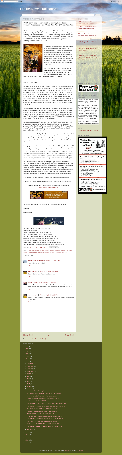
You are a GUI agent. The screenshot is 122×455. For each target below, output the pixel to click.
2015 (27, 437)
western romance (43, 252)
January (29, 429)
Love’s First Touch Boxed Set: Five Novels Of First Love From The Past (87, 57)
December (30, 363)
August (29, 373)
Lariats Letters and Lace (57, 250)
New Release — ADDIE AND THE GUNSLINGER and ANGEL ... (46, 406)
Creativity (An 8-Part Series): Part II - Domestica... (42, 411)
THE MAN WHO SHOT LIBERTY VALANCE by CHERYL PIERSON (46, 403)
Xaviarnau (67, 450)
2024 (27, 346)
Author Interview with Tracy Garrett (37, 391)
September (30, 371)
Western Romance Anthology (58, 252)
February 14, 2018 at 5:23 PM (51, 260)
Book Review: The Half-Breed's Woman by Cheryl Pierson (44, 393)
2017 (27, 432)
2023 (27, 349)
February (30, 389)
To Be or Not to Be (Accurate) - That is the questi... (42, 396)
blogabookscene (45, 250)
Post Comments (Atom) (39, 339)
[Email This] (50, 247)
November (30, 366)
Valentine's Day (32, 252)
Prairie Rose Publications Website (88, 130)
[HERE (45, 35)
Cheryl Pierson (33, 282)
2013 (27, 442)
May (28, 381)
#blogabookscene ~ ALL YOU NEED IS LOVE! (40, 413)
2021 (27, 354)
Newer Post (28, 335)
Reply (29, 265)
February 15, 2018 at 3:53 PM (47, 282)
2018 (27, 361)
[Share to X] (54, 247)
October (29, 368)
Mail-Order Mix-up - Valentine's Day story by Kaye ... (42, 408)
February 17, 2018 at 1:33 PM (49, 295)
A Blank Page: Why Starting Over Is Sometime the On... (43, 398)
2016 (27, 435)
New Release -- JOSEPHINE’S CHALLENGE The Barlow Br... (45, 426)
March (29, 386)
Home (49, 335)
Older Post (69, 335)
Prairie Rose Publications (39, 9)
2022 (27, 351)
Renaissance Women (35, 260)
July (28, 376)
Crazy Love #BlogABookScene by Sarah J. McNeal (42, 421)
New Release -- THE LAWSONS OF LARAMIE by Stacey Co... (45, 418)
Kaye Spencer (32, 271)
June (28, 378)
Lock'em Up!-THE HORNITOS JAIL (37, 401)
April (28, 384)
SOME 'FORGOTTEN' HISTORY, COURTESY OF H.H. (43, 423)
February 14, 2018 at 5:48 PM (49, 271)
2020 (27, 356)
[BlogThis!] (52, 247)
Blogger (81, 450)
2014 (27, 440)
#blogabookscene (33, 250)
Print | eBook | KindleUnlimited (48, 187)
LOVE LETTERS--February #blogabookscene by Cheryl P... (44, 416)
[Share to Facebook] (56, 247)
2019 (27, 359)
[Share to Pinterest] (58, 247)
